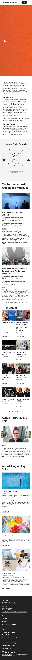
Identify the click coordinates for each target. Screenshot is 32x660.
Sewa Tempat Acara (8, 645)
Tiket (3, 629)
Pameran (5, 616)
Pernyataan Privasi (7, 654)
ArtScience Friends (8, 632)
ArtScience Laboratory (9, 624)
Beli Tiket (4, 228)
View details (6, 336)
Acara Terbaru (6, 635)
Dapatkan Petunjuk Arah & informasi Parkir (14, 612)
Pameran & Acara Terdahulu (11, 638)
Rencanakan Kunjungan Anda (11, 643)
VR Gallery (5, 618)
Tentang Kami (6, 648)
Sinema (4, 621)
